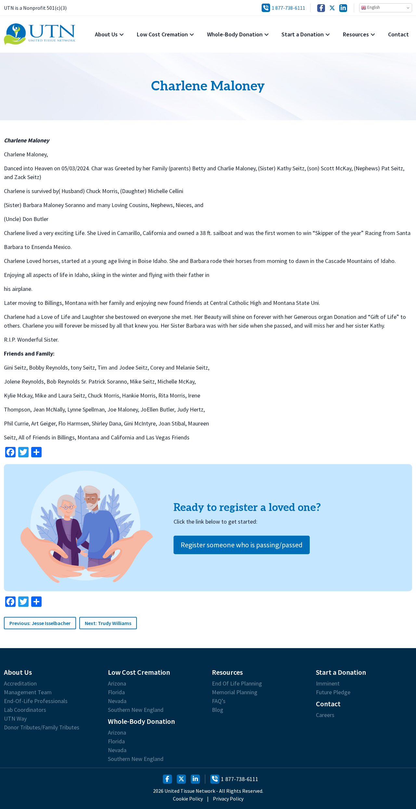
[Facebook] (321, 8)
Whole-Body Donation (235, 34)
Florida (116, 692)
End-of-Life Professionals (36, 701)
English (373, 7)
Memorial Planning (234, 692)
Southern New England (135, 709)
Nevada (117, 701)
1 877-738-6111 (288, 8)
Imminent (328, 683)
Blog (217, 709)
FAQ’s (219, 701)
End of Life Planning (237, 683)
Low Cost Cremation (162, 34)
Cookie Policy (188, 798)
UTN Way (15, 718)
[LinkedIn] (343, 8)
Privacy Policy (228, 798)
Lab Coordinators (25, 709)
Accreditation (20, 683)
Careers (325, 715)
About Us (106, 34)
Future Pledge (333, 692)
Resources (356, 34)
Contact (398, 34)
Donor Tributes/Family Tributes (41, 727)
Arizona (117, 683)
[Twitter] (332, 8)
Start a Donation (302, 34)
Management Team (28, 692)
